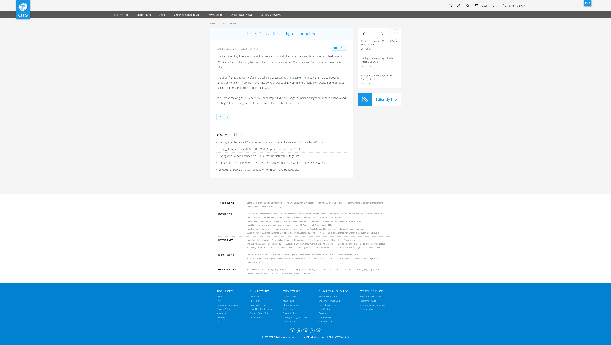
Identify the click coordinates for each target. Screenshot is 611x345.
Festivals (322, 313)
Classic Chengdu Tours (257, 273)
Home (212, 23)
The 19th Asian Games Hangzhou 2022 (264, 244)
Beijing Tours (289, 296)
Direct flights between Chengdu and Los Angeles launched (336, 221)
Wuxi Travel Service (290, 273)
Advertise (221, 313)
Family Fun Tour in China (257, 255)
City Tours (291, 291)
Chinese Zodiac (326, 321)
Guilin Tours (289, 309)
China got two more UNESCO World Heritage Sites (379, 42)
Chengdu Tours (290, 313)
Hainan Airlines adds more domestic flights (365, 203)
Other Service (371, 291)
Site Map (220, 317)
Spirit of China (343, 259)
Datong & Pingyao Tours (295, 317)
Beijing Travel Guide (328, 296)
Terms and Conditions (227, 305)
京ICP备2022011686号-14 (338, 337)
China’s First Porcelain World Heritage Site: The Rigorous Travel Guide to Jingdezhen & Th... (272, 163)
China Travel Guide (333, 291)
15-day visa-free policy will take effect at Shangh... (377, 60)
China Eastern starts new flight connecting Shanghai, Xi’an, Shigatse (276, 221)
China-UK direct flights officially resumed (264, 203)
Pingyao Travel (310, 273)
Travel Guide (214, 15)
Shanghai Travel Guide (329, 301)
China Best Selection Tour (320, 259)
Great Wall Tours (257, 305)
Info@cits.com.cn (489, 6)
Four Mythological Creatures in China (314, 248)
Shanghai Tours (291, 305)
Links (219, 321)
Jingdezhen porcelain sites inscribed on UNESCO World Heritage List (259, 169)
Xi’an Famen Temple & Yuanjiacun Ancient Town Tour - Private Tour (276, 259)
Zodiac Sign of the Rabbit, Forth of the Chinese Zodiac (270, 248)
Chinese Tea (324, 317)
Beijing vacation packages (305, 270)
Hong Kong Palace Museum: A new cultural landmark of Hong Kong (276, 240)
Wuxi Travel (327, 270)
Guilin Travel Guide (328, 305)
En (586, 3)
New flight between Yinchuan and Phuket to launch (269, 225)
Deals (162, 15)
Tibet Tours (255, 301)
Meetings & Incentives (186, 15)
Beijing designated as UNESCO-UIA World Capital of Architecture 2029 (259, 149)
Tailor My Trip (120, 15)
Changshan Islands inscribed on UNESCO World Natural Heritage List (259, 156)
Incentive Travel (368, 301)
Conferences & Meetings (372, 305)
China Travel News (241, 15)
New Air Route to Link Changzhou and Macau (315, 225)
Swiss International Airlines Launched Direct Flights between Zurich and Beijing (281, 233)
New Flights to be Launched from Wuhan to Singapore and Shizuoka (349, 233)
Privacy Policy (223, 309)
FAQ (218, 301)
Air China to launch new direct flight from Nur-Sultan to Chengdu (314, 203)
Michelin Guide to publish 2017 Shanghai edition (377, 77)
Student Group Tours (259, 313)
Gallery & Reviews (271, 15)
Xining (274, 273)
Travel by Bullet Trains (260, 309)
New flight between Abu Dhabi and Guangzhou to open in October (357, 214)
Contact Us (222, 296)
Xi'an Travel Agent (344, 270)
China (290, 77)
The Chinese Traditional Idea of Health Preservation (332, 240)
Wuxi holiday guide (255, 270)
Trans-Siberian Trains (370, 296)
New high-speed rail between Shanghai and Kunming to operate (274, 229)
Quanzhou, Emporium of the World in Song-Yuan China (309, 244)
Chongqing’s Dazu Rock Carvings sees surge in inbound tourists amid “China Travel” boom (272, 142)
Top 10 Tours (256, 296)
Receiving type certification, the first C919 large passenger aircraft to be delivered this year (286, 214)
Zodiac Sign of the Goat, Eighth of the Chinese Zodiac (358, 248)
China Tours (144, 15)
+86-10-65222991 (516, 6)
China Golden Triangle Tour (366, 259)
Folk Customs (325, 309)
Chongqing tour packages (368, 270)
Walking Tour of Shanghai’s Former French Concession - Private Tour (303, 255)
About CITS (225, 291)
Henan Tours (255, 317)
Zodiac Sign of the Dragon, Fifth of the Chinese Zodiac (361, 244)
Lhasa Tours (289, 321)
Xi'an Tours (288, 301)
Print (226, 117)
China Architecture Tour (348, 255)
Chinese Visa (366, 309)
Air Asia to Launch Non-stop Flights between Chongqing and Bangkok (337, 229)
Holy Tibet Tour (253, 262)
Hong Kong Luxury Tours (279, 270)
